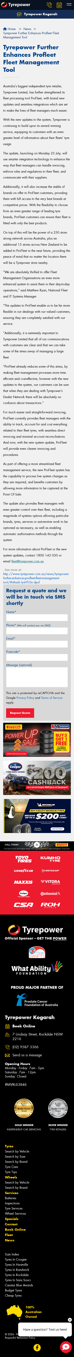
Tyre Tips (11, 1172)
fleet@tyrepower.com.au (27, 561)
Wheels (11, 1177)
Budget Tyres (13, 1290)
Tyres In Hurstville (16, 1265)
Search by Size (15, 1156)
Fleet (9, 1235)
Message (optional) (19, 665)
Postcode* (13, 652)
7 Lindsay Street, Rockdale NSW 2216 (37, 1036)
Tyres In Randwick (17, 1270)
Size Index (12, 1254)
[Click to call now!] (49, 5)
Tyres (9, 1146)
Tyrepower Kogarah (40, 14)
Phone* (28, 625)
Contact (11, 1224)
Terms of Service (51, 698)
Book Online (15, 1229)
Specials (11, 1219)
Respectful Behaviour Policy (20, 1337)
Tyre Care (11, 1167)
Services (11, 1193)
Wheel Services (15, 1214)
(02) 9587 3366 (25, 1047)
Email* (10, 638)
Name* (11, 612)
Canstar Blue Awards (19, 1285)
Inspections (12, 1203)
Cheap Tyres (13, 1295)
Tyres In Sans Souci (18, 1280)
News (9, 1240)
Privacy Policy (25, 698)
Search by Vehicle (17, 1151)
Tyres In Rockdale (17, 1275)
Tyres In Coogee (16, 1259)
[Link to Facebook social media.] (37, 1347)
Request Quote (20, 713)
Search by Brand (16, 1162)
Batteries (10, 1198)
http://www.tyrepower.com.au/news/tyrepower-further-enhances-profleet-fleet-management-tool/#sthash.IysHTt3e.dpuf (36, 578)
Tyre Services (13, 1208)
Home (11, 29)
